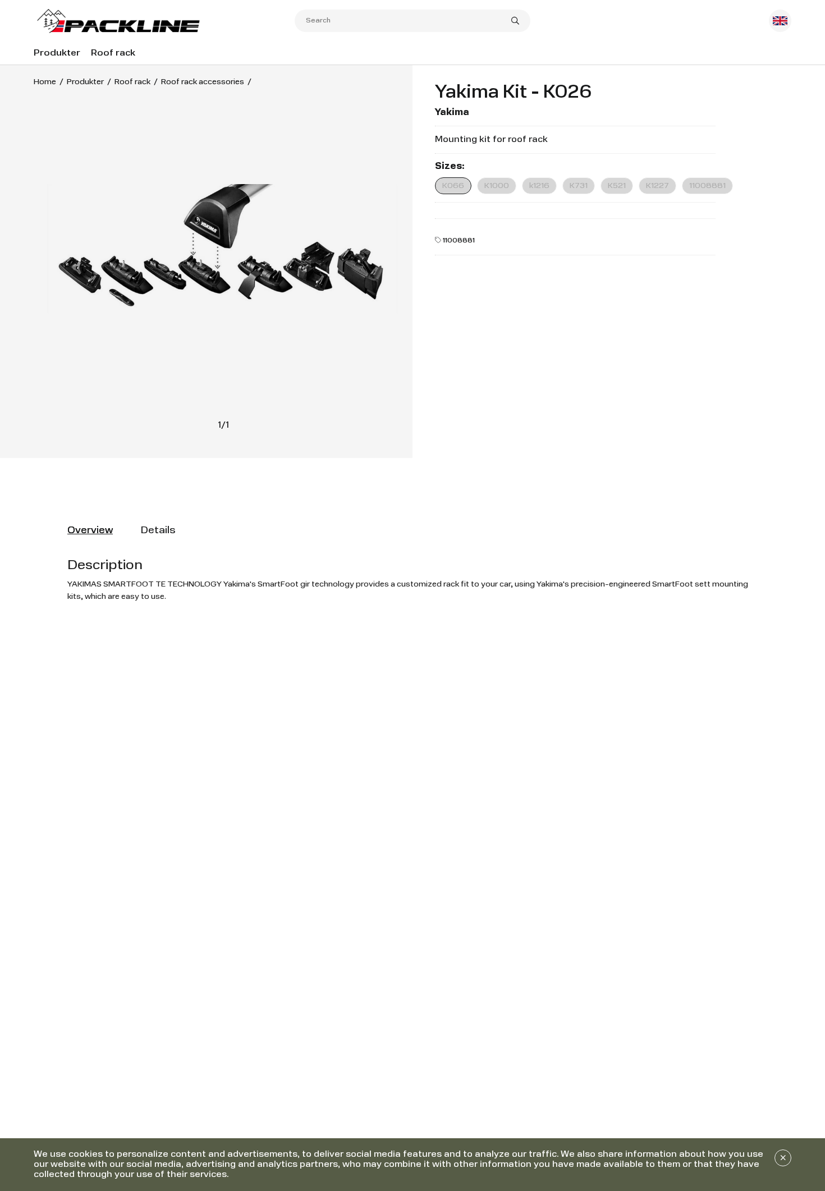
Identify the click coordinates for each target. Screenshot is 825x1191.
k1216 (539, 186)
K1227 (657, 186)
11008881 (707, 186)
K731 (579, 186)
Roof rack (113, 53)
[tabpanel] (412, 579)
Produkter (57, 53)
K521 (617, 186)
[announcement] (782, 1157)
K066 (453, 186)
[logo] (164, 21)
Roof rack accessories (202, 82)
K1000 (496, 186)
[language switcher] (780, 21)
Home (45, 82)
